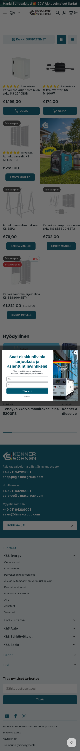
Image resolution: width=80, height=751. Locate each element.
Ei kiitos (27, 397)
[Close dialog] (75, 352)
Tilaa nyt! (27, 391)
